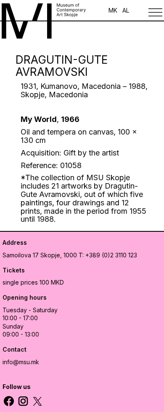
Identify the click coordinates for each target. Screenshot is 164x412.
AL (125, 10)
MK (112, 10)
